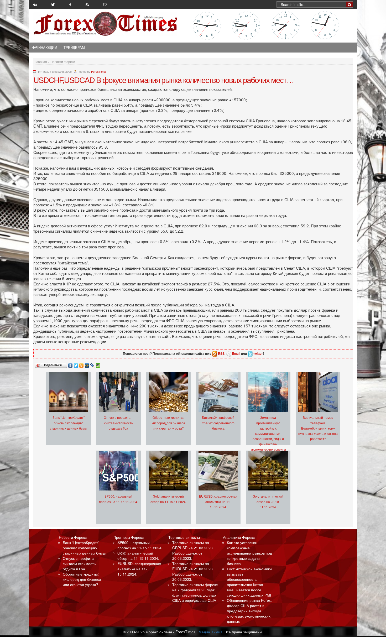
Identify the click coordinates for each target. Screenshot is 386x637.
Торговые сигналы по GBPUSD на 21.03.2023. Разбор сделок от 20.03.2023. (193, 550)
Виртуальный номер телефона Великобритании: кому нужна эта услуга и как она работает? (318, 428)
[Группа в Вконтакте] (35, 4)
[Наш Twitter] (53, 4)
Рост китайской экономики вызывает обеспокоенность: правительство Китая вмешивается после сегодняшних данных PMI (249, 582)
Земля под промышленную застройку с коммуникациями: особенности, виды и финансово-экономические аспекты (268, 433)
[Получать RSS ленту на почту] (105, 4)
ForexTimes (99, 71)
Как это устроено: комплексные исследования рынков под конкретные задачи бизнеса (249, 553)
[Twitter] (76, 364)
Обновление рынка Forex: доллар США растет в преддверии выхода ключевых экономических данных (249, 611)
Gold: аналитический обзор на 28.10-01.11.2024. (268, 501)
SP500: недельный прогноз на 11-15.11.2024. (140, 545)
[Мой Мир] (87, 364)
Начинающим (44, 47)
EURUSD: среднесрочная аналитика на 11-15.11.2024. (218, 501)
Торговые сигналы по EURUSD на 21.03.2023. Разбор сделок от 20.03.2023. (193, 571)
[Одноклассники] (81, 364)
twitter (258, 353)
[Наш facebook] (70, 4)
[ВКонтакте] (70, 364)
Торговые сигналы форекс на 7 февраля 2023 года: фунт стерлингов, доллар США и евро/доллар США (195, 592)
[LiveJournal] (92, 364)
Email (236, 353)
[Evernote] (98, 364)
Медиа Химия (210, 631)
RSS (221, 353)
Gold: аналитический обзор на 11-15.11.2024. (138, 555)
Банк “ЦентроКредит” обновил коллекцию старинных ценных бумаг (68, 422)
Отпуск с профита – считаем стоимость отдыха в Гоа (118, 422)
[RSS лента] (87, 4)
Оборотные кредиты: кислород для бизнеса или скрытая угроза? (168, 422)
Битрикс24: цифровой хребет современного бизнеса (218, 422)
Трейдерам (74, 47)
